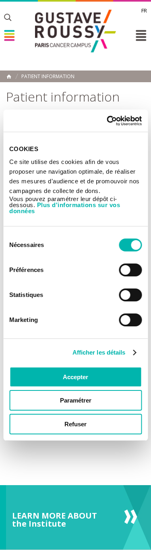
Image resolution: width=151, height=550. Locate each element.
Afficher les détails (99, 352)
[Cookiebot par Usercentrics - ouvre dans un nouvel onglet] (107, 121)
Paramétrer (75, 400)
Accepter (75, 377)
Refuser (75, 424)
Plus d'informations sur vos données (64, 207)
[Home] (75, 31)
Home (8, 76)
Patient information (47, 76)
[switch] (130, 270)
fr (144, 10)
